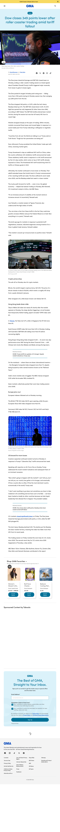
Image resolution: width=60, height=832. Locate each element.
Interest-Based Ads (21, 762)
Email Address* (15, 694)
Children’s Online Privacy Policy (8, 769)
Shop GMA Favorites (16, 561)
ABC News (31, 760)
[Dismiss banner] (58, 2)
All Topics (31, 769)
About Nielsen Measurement (19, 765)
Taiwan (12, 321)
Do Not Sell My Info (8, 766)
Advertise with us (8, 773)
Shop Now (13, 594)
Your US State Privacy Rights (21, 758)
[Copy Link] (50, 73)
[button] (4, 6)
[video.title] (30, 48)
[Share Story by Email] (47, 73)
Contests (6, 757)
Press (17, 769)
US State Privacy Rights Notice (40, 715)
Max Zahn (22, 72)
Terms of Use (35, 713)
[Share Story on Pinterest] (43, 73)
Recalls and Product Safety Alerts (46, 761)
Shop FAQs (31, 757)
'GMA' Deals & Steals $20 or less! (28, 1)
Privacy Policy (26, 715)
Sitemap (43, 757)
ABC (30, 763)
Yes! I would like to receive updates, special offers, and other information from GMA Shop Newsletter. (29, 705)
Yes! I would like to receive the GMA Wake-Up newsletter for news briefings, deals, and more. (30, 709)
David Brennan (14, 72)
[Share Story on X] (40, 73)
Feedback (18, 772)
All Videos (31, 766)
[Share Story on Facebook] (36, 73)
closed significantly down (25, 516)
